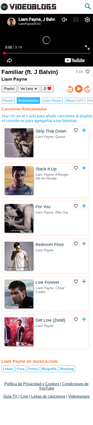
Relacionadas (28, 100)
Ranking (67, 369)
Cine (24, 396)
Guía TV (10, 396)
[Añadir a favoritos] (87, 71)
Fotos (33, 369)
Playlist (9, 88)
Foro (21, 369)
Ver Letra (27, 88)
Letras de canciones (48, 396)
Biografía (49, 369)
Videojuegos (79, 396)
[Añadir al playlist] (84, 130)
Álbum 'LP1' (75, 100)
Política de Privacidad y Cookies (31, 384)
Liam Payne (52, 100)
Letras (8, 369)
